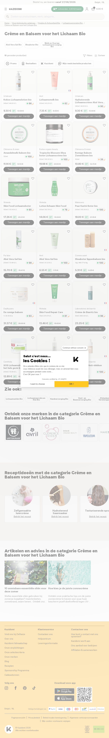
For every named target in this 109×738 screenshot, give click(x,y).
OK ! (71, 384)
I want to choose (37, 384)
